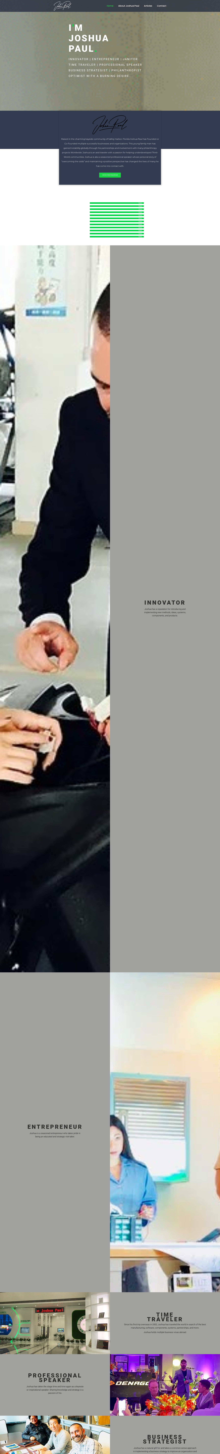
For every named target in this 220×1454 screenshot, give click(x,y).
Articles (148, 5)
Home (110, 5)
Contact (161, 5)
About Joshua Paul (128, 5)
